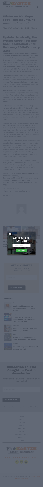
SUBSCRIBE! (21, 250)
